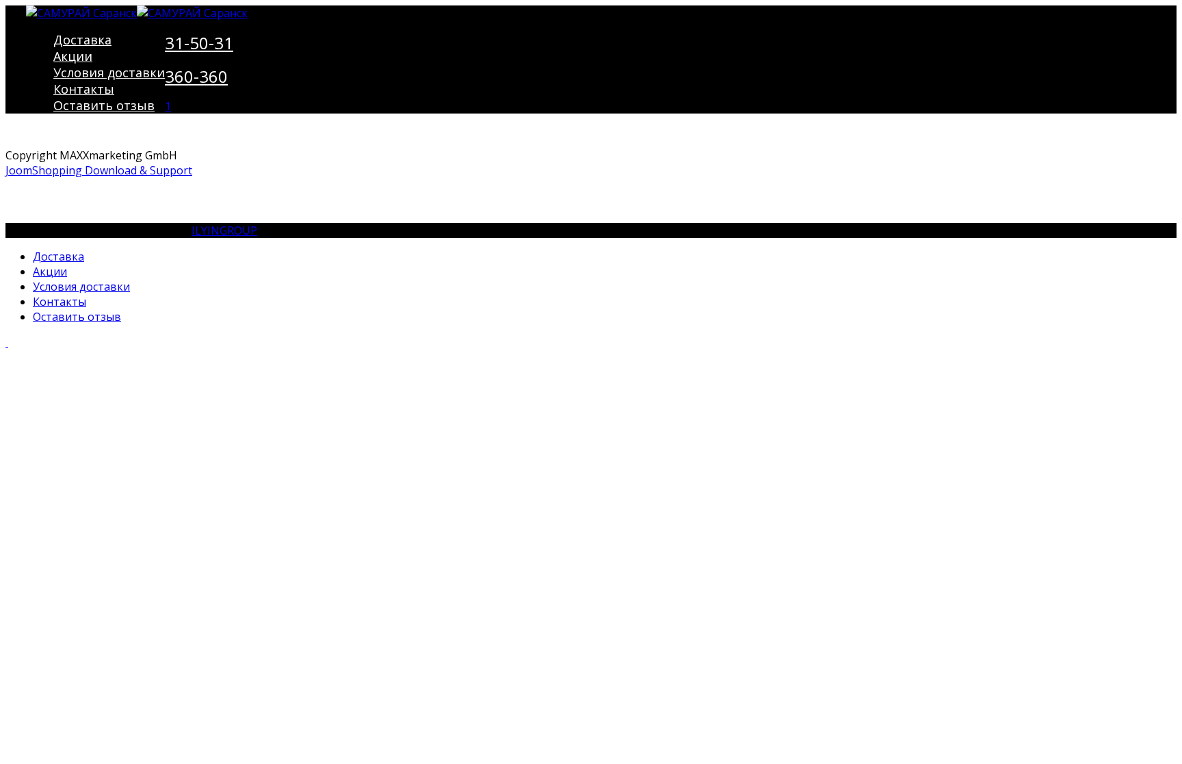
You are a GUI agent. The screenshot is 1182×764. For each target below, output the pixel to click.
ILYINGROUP (224, 230)
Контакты (83, 89)
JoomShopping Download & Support (98, 170)
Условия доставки (109, 72)
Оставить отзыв (104, 105)
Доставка (82, 39)
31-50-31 (199, 42)
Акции (72, 56)
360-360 (196, 76)
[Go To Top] (6, 342)
